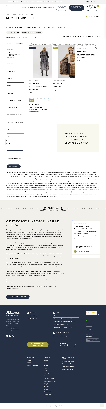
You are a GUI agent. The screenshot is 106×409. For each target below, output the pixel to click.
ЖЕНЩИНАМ (25, 7)
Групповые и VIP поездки (68, 366)
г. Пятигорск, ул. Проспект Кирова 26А (62, 318)
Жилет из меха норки (34, 101)
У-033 (30, 92)
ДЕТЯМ (40, 7)
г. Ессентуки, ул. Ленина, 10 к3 (60, 324)
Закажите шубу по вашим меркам (76, 6)
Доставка (46, 365)
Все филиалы (22, 1)
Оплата (46, 360)
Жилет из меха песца (13, 32)
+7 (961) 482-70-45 (32, 318)
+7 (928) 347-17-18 (90, 1)
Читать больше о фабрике (19, 296)
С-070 (30, 115)
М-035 (54, 90)
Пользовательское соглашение (90, 325)
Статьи (46, 370)
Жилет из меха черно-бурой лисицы (32, 32)
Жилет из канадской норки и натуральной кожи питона (38, 110)
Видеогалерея (58, 1)
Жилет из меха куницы (59, 80)
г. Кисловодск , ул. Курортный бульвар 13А (64, 321)
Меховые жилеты (81, 48)
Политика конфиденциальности (91, 330)
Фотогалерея (51, 1)
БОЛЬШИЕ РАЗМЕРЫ (48, 7)
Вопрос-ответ (47, 376)
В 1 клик (44, 97)
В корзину (34, 97)
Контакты (15, 1)
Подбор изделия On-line (68, 361)
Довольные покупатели (36, 1)
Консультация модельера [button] (62, 6)
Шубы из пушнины (34, 80)
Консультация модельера (64, 344)
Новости (46, 373)
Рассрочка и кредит (49, 378)
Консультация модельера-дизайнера (68, 358)
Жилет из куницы (60, 87)
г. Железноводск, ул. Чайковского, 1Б (62, 327)
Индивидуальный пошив (68, 364)
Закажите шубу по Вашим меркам (37, 344)
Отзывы (45, 1)
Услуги (28, 1)
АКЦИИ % (46, 384)
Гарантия (46, 368)
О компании (10, 1)
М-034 (78, 60)
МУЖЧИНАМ (33, 7)
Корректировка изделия (68, 369)
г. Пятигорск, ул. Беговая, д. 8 (60, 316)
